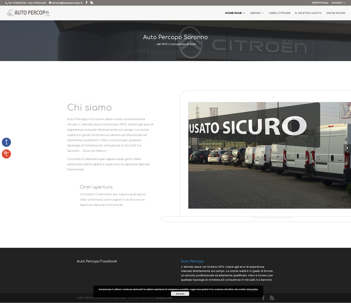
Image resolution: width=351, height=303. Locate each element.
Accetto (180, 293)
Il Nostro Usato (308, 13)
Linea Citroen (279, 13)
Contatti (336, 3)
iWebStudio (164, 297)
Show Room (335, 13)
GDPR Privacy (320, 3)
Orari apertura (96, 187)
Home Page (233, 13)
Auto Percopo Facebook (97, 261)
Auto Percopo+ (78, 119)
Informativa (252, 289)
